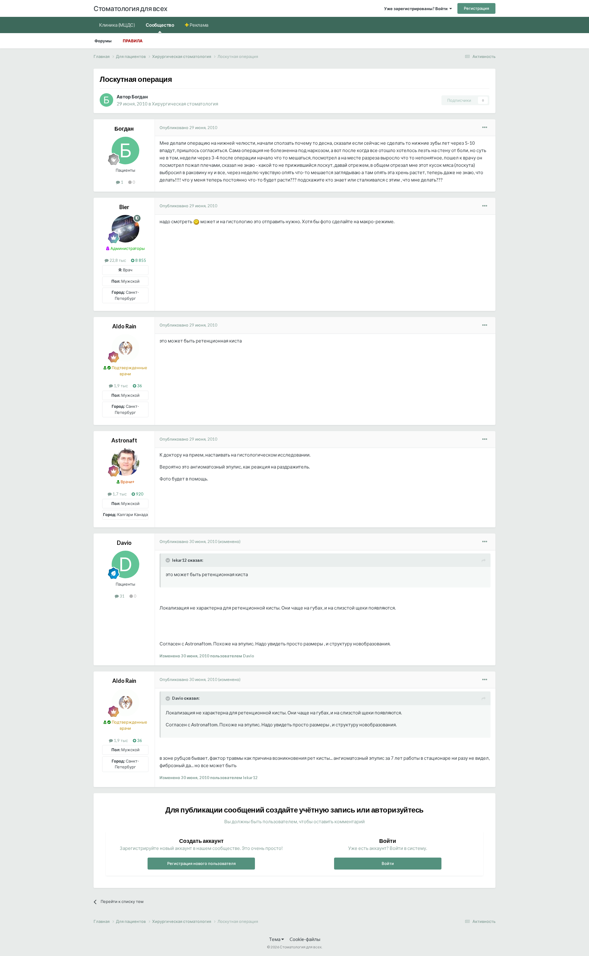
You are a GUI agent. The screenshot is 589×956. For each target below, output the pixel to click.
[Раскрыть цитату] (168, 560)
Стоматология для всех (130, 8)
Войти (388, 863)
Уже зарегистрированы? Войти (416, 8)
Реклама (199, 25)
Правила (133, 40)
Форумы (103, 40)
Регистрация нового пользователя (201, 863)
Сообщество (160, 25)
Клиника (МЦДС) (117, 25)
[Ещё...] (485, 127)
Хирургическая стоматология (185, 103)
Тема (275, 939)
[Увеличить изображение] (196, 221)
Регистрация (476, 8)
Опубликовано (188, 127)
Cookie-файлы (305, 939)
